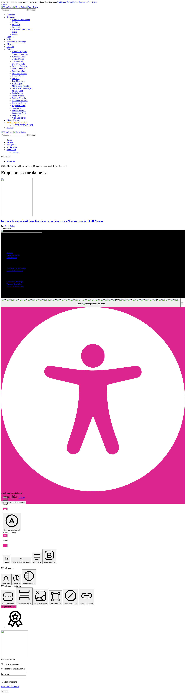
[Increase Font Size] (5, 499)
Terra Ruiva (10, 226)
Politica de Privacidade (67, 2)
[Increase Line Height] (5, 535)
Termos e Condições (88, 2)
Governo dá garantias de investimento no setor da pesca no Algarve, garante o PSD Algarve (52, 221)
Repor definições (8, 607)
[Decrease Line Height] (5, 545)
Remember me (10, 682)
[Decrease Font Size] (5, 509)
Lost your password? (10, 686)
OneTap (21, 497)
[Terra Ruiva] (19, 7)
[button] (4, 5)
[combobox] (91, 302)
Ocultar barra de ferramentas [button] (13, 503)
